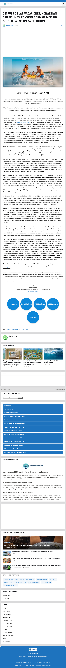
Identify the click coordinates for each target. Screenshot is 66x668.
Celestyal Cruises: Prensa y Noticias (14, 416)
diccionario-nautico (8, 620)
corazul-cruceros (9, 582)
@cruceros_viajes (33, 291)
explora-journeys (33, 582)
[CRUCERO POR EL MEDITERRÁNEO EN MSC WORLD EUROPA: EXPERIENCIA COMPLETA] (7, 553)
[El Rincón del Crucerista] (33, 469)
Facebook (13, 304)
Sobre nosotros (46, 665)
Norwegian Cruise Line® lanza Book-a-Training (52, 361)
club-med (53, 579)
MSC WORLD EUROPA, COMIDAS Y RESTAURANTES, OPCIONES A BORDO (27, 545)
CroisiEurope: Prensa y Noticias (13, 430)
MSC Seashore (40, 304)
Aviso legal (18, 665)
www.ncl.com (6, 268)
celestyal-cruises (42, 579)
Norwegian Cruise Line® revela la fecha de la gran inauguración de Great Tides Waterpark (32, 362)
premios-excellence (8, 632)
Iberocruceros (19, 579)
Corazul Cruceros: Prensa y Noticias (14, 423)
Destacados (33, 317)
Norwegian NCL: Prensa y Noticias (14, 441)
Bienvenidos (7, 405)
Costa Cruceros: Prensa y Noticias (14, 427)
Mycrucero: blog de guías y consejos (15, 452)
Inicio (4, 10)
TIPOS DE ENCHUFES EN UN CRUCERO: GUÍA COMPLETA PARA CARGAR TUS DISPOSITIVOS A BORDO (36, 558)
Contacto (38, 665)
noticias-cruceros (23, 329)
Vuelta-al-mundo (7, 614)
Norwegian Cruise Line (22, 122)
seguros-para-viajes (8, 635)
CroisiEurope (8, 579)
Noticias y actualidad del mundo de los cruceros (38, 662)
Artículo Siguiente (59, 389)
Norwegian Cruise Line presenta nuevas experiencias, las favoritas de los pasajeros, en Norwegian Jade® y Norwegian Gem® (12, 363)
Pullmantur (30, 579)
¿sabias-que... (6, 641)
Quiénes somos (8, 409)
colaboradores (7, 617)
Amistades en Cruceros (11, 412)
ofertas (5, 629)
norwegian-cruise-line (12, 10)
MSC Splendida (53, 304)
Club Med (6, 420)
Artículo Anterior (6, 389)
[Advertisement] (33, 41)
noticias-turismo (7, 626)
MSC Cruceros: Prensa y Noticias (13, 438)
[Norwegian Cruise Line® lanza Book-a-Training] (53, 354)
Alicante (5, 608)
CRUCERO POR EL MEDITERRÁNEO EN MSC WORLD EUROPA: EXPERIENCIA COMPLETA (32, 552)
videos (4, 638)
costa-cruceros (21, 582)
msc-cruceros (46, 582)
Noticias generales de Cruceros (13, 445)
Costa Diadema (26, 304)
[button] (2, 3)
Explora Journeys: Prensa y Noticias (14, 434)
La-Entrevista (6, 611)
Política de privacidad (28, 665)
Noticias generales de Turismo (13, 449)
